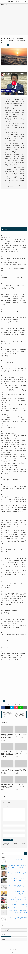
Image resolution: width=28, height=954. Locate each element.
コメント (5, 806)
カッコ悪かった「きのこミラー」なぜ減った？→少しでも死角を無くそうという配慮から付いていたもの (17, 899)
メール (4, 828)
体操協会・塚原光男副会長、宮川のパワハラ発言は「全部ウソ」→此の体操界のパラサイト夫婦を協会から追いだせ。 (17, 893)
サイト (4, 833)
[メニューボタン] (1, 1)
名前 (4, 823)
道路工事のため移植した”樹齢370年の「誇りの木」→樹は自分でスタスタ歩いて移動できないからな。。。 (17, 906)
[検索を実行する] (25, 853)
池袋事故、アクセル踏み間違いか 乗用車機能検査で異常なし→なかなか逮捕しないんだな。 (17, 874)
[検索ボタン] (26, 1)
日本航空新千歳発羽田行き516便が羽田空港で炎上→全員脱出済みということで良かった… (17, 912)
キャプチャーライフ (14, 1)
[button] (3, 707)
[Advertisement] (14, 20)
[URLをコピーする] (25, 707)
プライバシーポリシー (14, 949)
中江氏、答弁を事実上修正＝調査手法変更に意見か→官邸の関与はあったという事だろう (17, 861)
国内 (8, 44)
